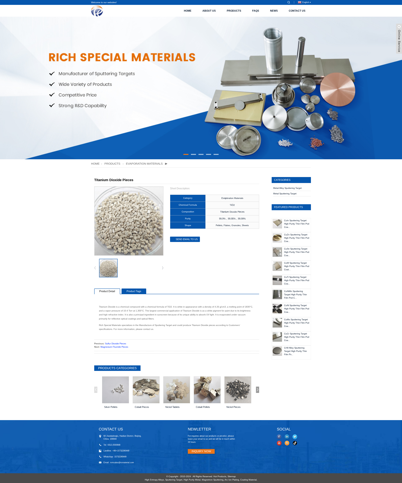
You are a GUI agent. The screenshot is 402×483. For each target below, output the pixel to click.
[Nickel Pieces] (238, 390)
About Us (209, 10)
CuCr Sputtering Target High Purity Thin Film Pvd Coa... (296, 336)
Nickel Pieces (233, 407)
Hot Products (219, 476)
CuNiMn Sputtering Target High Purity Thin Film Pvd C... (295, 294)
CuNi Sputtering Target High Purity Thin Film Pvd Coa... (296, 308)
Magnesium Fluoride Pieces (114, 347)
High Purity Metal (192, 479)
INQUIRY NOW (201, 451)
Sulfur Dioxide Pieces (115, 343)
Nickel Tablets (172, 407)
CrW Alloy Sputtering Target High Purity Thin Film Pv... (295, 351)
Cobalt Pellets (203, 407)
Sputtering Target (173, 479)
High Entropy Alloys (154, 479)
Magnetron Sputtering (212, 479)
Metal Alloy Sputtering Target (287, 188)
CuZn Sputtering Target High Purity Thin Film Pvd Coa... (296, 237)
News (274, 10)
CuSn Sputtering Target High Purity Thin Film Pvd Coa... (296, 252)
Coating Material (248, 479)
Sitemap (232, 476)
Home (187, 10)
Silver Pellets (110, 407)
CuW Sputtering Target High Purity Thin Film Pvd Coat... (296, 266)
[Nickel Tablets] (176, 390)
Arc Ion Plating (232, 479)
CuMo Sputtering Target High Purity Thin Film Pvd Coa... (296, 322)
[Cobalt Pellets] (207, 390)
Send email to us (187, 239)
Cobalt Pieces (142, 407)
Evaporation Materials (144, 163)
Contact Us (297, 10)
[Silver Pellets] (115, 390)
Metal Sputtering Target (284, 193)
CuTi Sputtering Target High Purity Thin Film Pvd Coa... (296, 280)
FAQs (255, 10)
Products (234, 10)
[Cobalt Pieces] (146, 390)
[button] (185, 154)
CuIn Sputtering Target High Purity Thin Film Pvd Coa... (296, 223)
